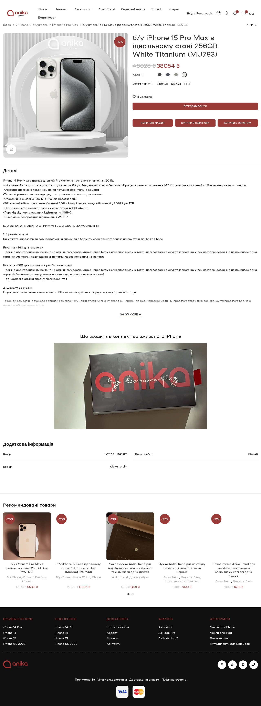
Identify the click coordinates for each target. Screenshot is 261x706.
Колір (137, 74)
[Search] (227, 13)
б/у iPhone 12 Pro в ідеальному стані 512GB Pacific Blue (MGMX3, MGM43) (79, 567)
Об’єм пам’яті (142, 83)
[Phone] (253, 664)
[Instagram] (222, 664)
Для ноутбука (139, 577)
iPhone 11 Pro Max (34, 577)
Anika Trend (120, 577)
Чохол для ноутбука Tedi (182, 580)
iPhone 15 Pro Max (65, 24)
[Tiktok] (232, 664)
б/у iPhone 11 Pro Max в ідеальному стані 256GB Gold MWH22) (27, 567)
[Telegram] (243, 664)
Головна (9, 24)
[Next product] (256, 25)
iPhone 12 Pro (81, 577)
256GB (253, 453)
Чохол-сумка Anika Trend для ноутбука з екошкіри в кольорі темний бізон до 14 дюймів (130, 567)
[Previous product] (248, 25)
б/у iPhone (41, 24)
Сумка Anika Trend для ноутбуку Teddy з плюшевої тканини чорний (182, 567)
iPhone (24, 24)
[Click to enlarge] (11, 149)
